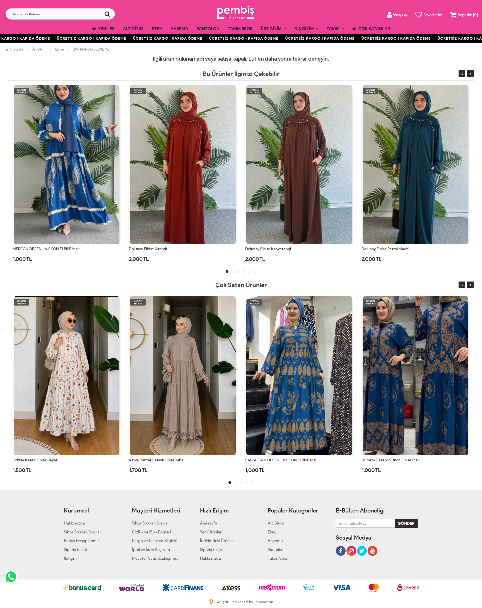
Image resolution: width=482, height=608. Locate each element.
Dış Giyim (304, 28)
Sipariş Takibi (75, 549)
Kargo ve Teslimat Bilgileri (154, 540)
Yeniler (106, 28)
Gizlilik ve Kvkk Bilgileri (151, 532)
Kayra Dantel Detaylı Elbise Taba (40, 460)
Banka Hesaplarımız (81, 540)
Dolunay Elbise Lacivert (381, 249)
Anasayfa (16, 49)
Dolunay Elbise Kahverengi (152, 249)
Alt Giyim (133, 28)
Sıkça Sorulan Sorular (82, 532)
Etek (157, 28)
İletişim (70, 558)
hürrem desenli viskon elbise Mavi (274, 460)
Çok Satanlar (374, 28)
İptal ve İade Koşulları (151, 549)
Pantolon (208, 28)
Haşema (179, 28)
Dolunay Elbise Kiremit (32, 249)
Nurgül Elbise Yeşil (377, 460)
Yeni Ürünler (210, 532)
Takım (333, 28)
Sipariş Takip (211, 549)
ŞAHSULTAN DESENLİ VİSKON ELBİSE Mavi (165, 460)
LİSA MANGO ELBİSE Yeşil (92, 49)
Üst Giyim (271, 28)
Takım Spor (240, 28)
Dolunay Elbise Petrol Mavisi (269, 249)
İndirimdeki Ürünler (217, 540)
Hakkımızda (74, 523)
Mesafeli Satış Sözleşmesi (155, 558)
